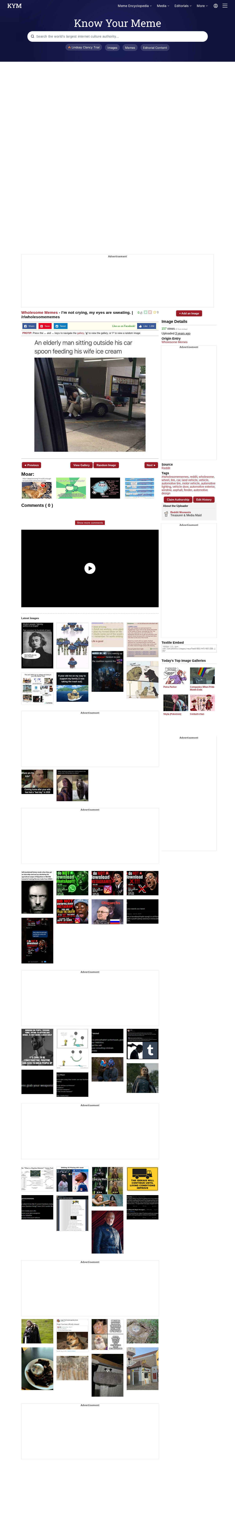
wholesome (206, 476)
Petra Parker (170, 687)
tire (173, 480)
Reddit (166, 468)
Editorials (181, 6)
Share (31, 326)
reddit (193, 476)
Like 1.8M (148, 326)
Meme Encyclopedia (133, 6)
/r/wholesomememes (175, 476)
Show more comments (90, 522)
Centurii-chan (197, 714)
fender (188, 490)
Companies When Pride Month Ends (202, 688)
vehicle (203, 480)
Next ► (151, 465)
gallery (80, 333)
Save (46, 326)
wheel (165, 480)
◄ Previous (31, 465)
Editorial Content (155, 48)
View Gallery (81, 465)
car (178, 480)
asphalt (177, 490)
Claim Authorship (178, 499)
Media (161, 6)
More (201, 6)
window (166, 490)
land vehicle (190, 480)
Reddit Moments (180, 512)
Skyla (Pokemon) (172, 714)
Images (112, 48)
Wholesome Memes (39, 312)
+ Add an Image (189, 313)
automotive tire (171, 483)
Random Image (106, 465)
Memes (130, 48)
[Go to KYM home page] (14, 7)
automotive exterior (202, 486)
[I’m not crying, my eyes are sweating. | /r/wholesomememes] (90, 397)
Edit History (204, 499)
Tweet (62, 326)
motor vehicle (191, 483)
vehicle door (180, 486)
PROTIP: (27, 333)
